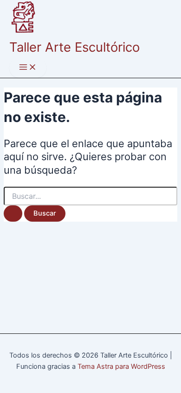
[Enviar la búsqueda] (13, 213)
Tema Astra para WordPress (121, 366)
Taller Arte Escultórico (74, 47)
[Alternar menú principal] (27, 68)
